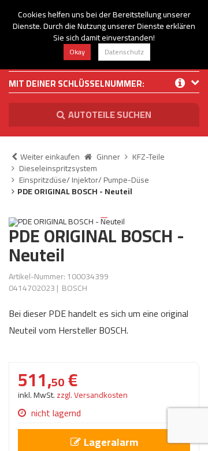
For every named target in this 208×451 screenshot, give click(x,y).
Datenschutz (124, 51)
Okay (77, 51)
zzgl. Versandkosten (92, 394)
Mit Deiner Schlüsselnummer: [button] (76, 84)
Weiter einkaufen (50, 156)
